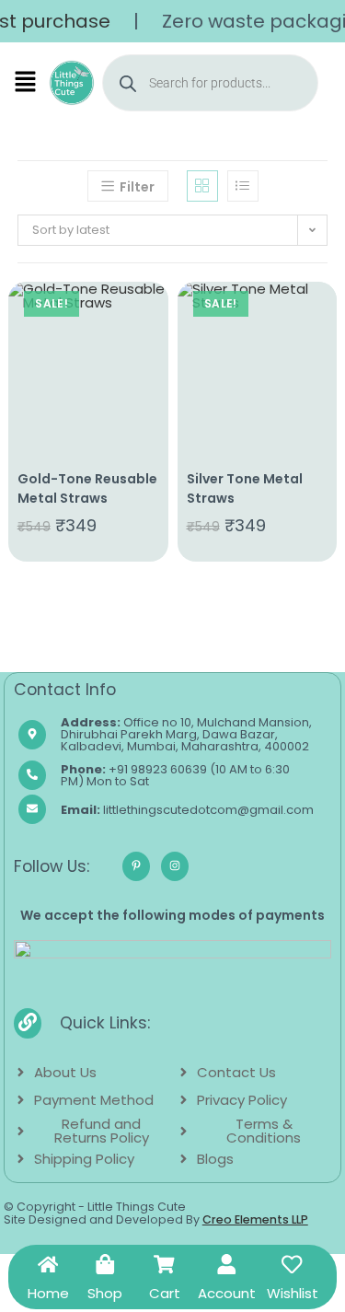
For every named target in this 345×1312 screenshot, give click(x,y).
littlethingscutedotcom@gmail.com (187, 810)
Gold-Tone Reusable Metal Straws (87, 488)
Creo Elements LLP (255, 1219)
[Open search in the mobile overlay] (210, 83)
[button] (25, 83)
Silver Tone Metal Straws (245, 488)
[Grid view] (202, 186)
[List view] (243, 186)
